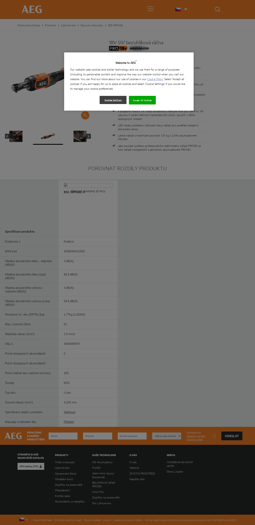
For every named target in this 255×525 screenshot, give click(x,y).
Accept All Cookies (142, 100)
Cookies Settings (113, 99)
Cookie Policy (155, 79)
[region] (129, 81)
